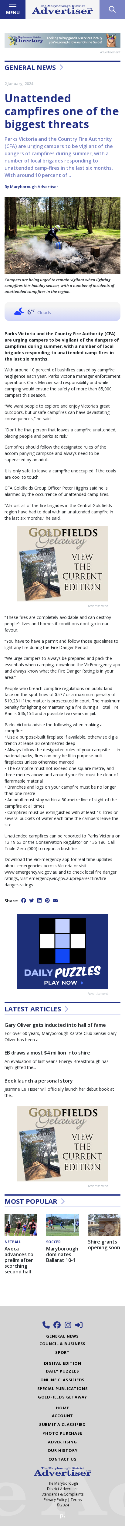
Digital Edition (62, 1363)
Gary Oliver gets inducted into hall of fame (55, 1025)
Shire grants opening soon (104, 1244)
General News (30, 67)
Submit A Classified (62, 1424)
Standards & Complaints (62, 1494)
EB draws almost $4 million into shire (47, 1052)
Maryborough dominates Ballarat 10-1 (62, 1254)
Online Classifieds (62, 1380)
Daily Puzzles (62, 1371)
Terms (76, 1499)
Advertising (62, 1442)
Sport (62, 1352)
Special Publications (62, 1388)
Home (62, 1407)
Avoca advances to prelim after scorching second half (19, 1260)
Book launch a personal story (39, 1080)
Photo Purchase (62, 1433)
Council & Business (62, 1343)
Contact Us (63, 1459)
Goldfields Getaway (62, 1397)
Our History (63, 1450)
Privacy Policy (55, 1499)
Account (62, 1415)
